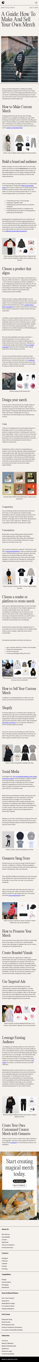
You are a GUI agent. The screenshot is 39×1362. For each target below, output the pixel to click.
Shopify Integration (8, 1309)
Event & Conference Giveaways (12, 1327)
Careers (4, 1239)
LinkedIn (4, 1263)
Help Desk (5, 1242)
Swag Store (5, 1301)
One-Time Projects (8, 1298)
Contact (4, 1266)
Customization (6, 1282)
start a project (20, 1181)
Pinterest (5, 1261)
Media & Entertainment (9, 1346)
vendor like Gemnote (12, 551)
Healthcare (5, 1348)
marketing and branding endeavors (16, 231)
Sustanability (6, 1237)
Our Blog (4, 1269)
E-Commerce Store (8, 1306)
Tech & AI (5, 1341)
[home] (3, 2)
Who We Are (6, 1234)
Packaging (5, 1285)
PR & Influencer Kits (8, 1325)
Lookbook (31, 360)
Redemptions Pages (8, 1303)
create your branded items (14, 128)
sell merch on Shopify (8, 722)
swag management (14, 895)
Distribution (5, 1287)
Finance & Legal (7, 1351)
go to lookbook (20, 1185)
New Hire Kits (6, 1322)
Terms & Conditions (8, 1245)
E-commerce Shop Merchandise (12, 1330)
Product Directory (7, 1247)
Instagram (5, 1258)
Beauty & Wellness (8, 1343)
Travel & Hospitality (8, 1354)
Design (4, 1279)
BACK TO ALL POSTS (8, 7)
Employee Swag (7, 1319)
